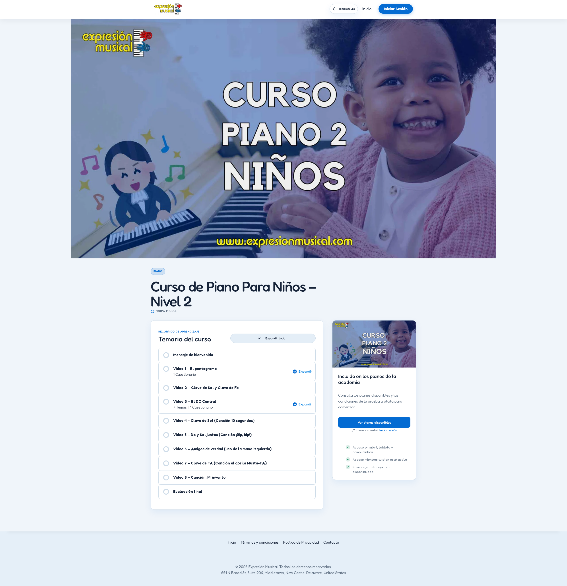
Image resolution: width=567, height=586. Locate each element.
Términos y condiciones (260, 542)
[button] (304, 371)
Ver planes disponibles (374, 422)
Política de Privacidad (301, 542)
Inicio (366, 8)
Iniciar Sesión (396, 8)
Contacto (331, 542)
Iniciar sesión (388, 430)
